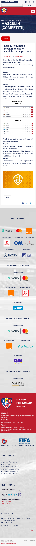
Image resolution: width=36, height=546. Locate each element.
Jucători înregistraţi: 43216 (11, 469)
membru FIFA (23, 445)
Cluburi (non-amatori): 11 (10, 471)
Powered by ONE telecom (29, 540)
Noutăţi (11, 20)
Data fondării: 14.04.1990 (10, 462)
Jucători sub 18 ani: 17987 (11, 473)
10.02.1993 (13, 445)
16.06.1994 (31, 445)
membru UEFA (5, 445)
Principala (4, 20)
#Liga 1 (8, 197)
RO (30, 5)
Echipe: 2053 (7, 464)
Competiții (18, 20)
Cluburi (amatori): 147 (9, 466)
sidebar (6, 38)
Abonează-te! (9, 2)
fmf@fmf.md (8, 522)
